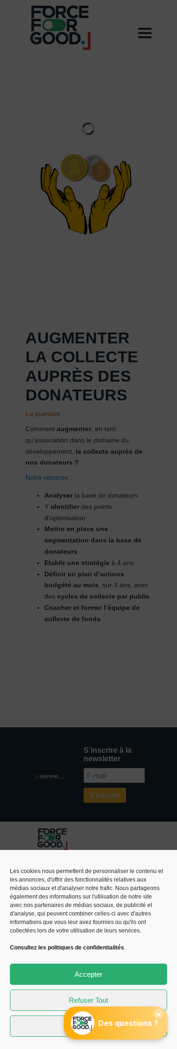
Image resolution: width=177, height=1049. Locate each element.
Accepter (88, 974)
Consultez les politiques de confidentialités (67, 947)
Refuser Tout (88, 1000)
